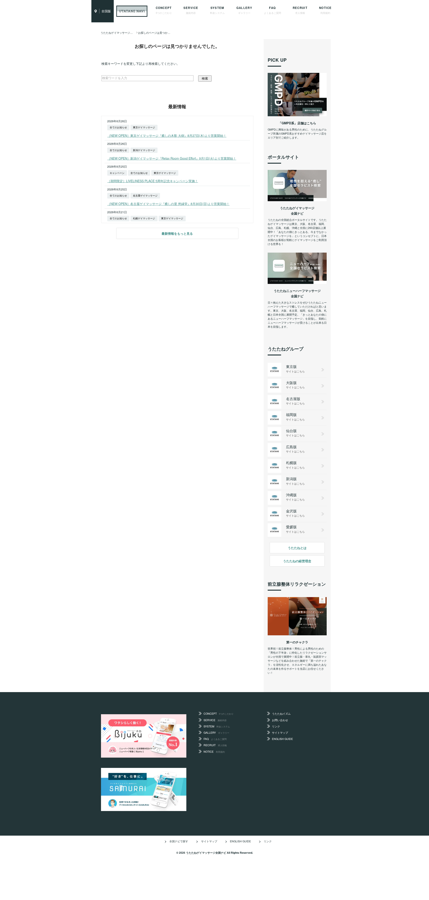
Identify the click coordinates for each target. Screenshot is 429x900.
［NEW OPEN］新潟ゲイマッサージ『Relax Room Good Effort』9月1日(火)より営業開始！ (171, 158)
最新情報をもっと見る (177, 233)
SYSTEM (217, 10)
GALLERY (244, 10)
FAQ (272, 10)
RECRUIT (300, 10)
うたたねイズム (281, 713)
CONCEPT (164, 10)
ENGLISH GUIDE (282, 739)
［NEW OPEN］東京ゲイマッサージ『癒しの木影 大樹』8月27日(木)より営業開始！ (166, 135)
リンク (276, 726)
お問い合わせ (280, 720)
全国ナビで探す (178, 841)
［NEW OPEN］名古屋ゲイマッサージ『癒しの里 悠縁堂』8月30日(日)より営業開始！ (168, 203)
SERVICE (190, 10)
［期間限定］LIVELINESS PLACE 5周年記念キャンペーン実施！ (152, 181)
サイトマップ (280, 732)
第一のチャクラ (297, 642)
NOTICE (325, 10)
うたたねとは (297, 547)
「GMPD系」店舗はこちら (297, 123)
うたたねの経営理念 (297, 561)
